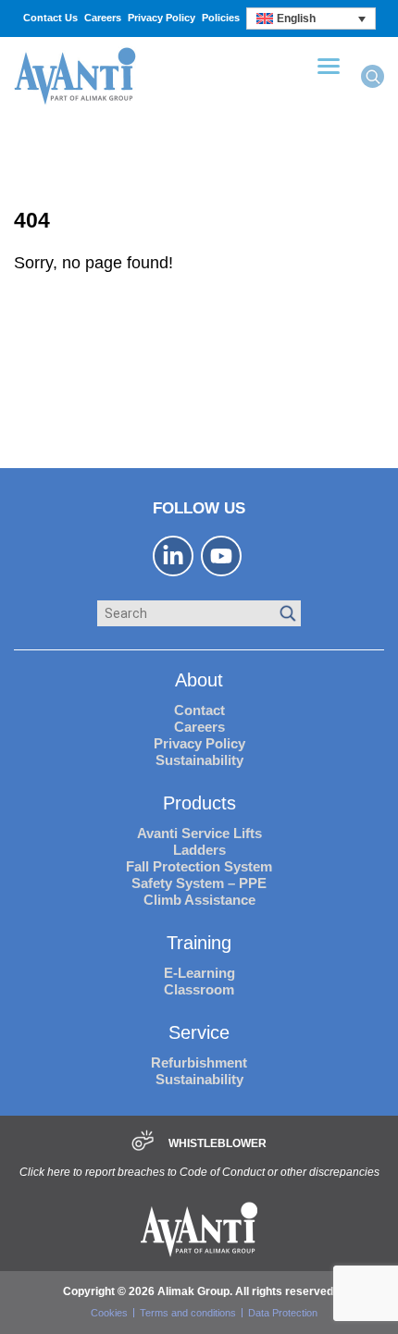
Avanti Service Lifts (199, 833)
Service (199, 1032)
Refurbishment (199, 1062)
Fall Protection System (199, 866)
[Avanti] (75, 102)
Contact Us (50, 17)
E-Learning (199, 973)
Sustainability (199, 760)
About (199, 680)
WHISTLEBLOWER (217, 1143)
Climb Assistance (199, 900)
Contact (199, 710)
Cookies (109, 1312)
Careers (102, 17)
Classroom (199, 989)
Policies (221, 17)
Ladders (199, 850)
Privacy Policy (161, 17)
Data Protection (282, 1312)
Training (199, 943)
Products (199, 803)
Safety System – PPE (199, 883)
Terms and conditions (188, 1312)
